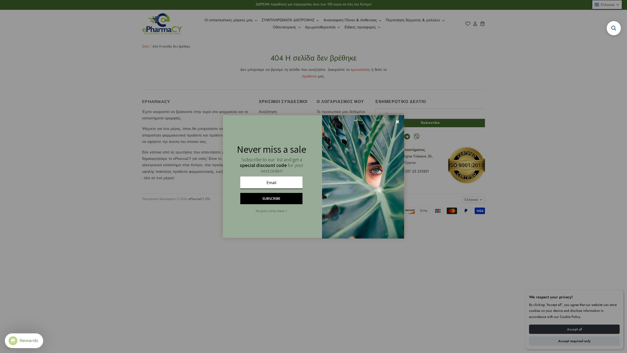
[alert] (313, 176)
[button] (614, 28)
